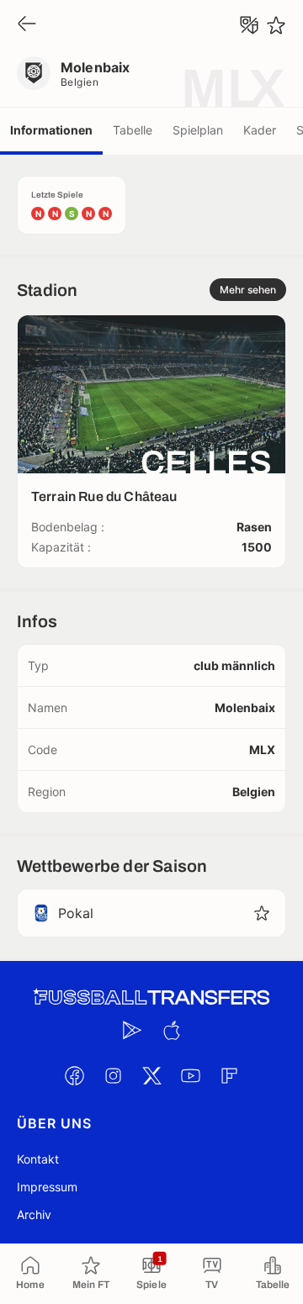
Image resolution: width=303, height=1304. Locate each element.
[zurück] (27, 24)
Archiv (34, 1214)
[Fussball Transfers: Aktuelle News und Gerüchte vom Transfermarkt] (151, 997)
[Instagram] (112, 1075)
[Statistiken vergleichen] (249, 25)
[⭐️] (276, 25)
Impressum (47, 1187)
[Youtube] (190, 1075)
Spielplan (198, 130)
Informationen (51, 130)
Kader (259, 130)
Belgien (79, 82)
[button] (262, 913)
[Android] (132, 1030)
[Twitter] (151, 1075)
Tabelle (132, 130)
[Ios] (170, 1030)
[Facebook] (74, 1075)
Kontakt (38, 1159)
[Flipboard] (229, 1075)
